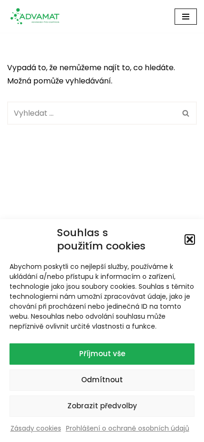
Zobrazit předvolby (102, 406)
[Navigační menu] (186, 17)
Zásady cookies (35, 428)
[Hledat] (186, 113)
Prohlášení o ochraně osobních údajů (127, 428)
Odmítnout (102, 380)
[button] (190, 239)
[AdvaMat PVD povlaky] (38, 16)
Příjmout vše (102, 354)
